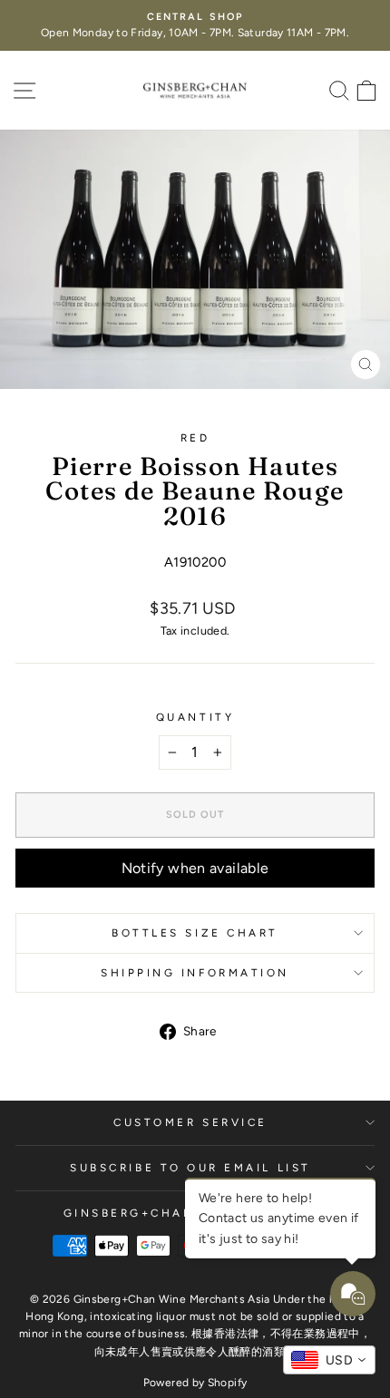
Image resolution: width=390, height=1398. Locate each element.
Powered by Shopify (195, 1382)
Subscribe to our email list (190, 1167)
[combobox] (329, 1359)
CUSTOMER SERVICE (190, 1122)
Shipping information (195, 972)
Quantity (195, 717)
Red (195, 438)
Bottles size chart (195, 933)
